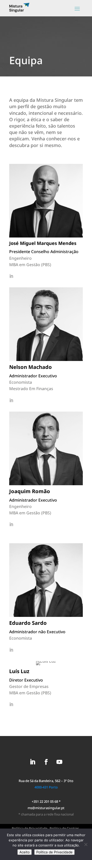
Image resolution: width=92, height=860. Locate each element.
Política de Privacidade (54, 852)
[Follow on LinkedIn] (32, 762)
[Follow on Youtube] (59, 762)
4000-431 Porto (46, 787)
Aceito (24, 852)
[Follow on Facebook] (46, 762)
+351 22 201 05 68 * (46, 801)
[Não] (85, 844)
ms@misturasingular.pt (46, 808)
